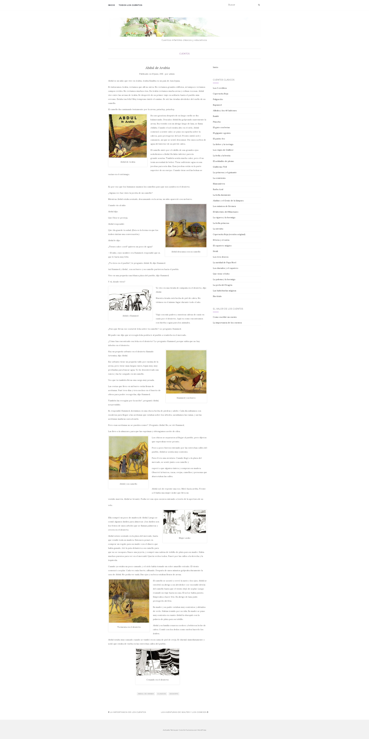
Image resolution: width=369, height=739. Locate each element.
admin (172, 74)
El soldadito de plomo (223, 161)
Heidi (215, 251)
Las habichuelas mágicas (224, 290)
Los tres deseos (220, 257)
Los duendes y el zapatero (225, 268)
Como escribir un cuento (225, 317)
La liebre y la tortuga (223, 144)
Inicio (111, 5)
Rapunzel (217, 105)
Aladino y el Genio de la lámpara (228, 200)
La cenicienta (219, 178)
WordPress (201, 730)
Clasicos (162, 694)
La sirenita (218, 228)
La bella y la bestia (221, 155)
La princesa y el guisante (225, 172)
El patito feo (219, 138)
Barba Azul (218, 189)
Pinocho (217, 121)
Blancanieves (219, 183)
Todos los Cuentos (130, 5)
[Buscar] (259, 5)
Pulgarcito (218, 99)
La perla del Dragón (222, 285)
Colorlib (182, 730)
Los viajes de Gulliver (223, 150)
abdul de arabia (146, 694)
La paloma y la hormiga (224, 279)
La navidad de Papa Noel (224, 262)
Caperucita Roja (220, 93)
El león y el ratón (221, 240)
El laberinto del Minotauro (225, 212)
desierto (174, 694)
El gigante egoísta (221, 133)
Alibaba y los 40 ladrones (225, 110)
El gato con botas (221, 127)
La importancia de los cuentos (128, 712)
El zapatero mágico (222, 245)
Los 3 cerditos (220, 88)
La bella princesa (221, 223)
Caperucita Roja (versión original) (229, 234)
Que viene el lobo (221, 273)
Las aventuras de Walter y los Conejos (184, 712)
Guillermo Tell (220, 167)
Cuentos (184, 53)
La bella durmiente (222, 195)
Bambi (216, 116)
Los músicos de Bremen (224, 206)
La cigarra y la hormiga (224, 217)
